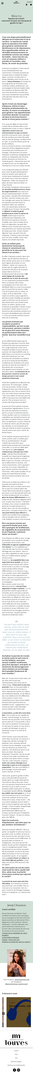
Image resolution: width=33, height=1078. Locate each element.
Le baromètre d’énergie (10, 937)
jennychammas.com (22, 980)
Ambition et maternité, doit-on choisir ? (16, 942)
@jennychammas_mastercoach (16, 984)
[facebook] (14, 1070)
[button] (3, 1013)
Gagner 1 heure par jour (11, 940)
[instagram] (18, 1070)
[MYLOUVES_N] (16, 2)
